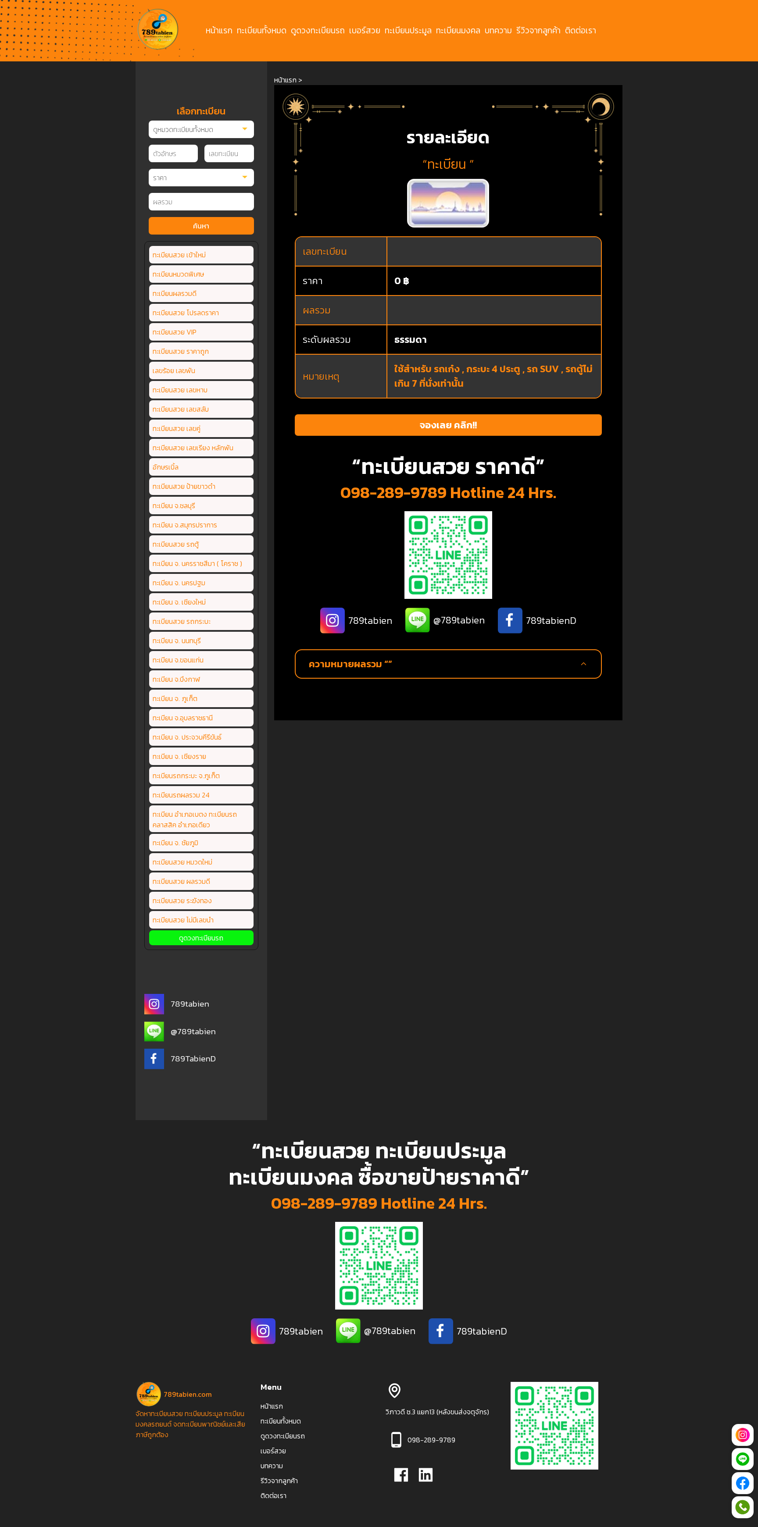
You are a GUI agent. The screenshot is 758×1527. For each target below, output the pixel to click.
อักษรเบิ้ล (166, 467)
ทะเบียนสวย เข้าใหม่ (179, 254)
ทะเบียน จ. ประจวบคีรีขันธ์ (187, 737)
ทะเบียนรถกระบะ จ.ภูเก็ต (186, 775)
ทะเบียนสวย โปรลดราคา (186, 312)
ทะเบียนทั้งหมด (261, 31)
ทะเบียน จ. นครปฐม (179, 582)
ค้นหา (201, 226)
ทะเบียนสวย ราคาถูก (181, 351)
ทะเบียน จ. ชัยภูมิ (175, 842)
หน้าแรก (219, 31)
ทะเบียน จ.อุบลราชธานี (183, 717)
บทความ (498, 31)
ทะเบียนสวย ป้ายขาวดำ (184, 486)
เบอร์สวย (364, 31)
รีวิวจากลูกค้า (538, 31)
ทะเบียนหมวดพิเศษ (178, 274)
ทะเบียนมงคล (458, 31)
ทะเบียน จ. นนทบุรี (177, 640)
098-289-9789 (393, 492)
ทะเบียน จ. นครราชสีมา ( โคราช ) (197, 563)
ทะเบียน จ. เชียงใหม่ (179, 602)
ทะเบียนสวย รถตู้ (176, 544)
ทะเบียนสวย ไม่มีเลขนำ (183, 920)
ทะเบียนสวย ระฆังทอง (182, 900)
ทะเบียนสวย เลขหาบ (180, 389)
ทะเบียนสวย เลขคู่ (176, 428)
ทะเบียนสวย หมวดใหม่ (182, 862)
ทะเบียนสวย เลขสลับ (181, 409)
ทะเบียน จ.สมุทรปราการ (185, 525)
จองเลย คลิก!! (448, 425)
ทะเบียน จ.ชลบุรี (174, 505)
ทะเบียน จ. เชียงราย (179, 756)
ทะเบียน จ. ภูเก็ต (175, 698)
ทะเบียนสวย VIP (175, 332)
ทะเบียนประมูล (408, 31)
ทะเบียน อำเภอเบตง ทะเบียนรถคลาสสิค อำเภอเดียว (195, 819)
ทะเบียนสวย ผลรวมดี (181, 881)
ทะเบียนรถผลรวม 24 (181, 795)
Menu (271, 1387)
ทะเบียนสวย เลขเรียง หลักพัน (193, 447)
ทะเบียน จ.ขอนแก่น (178, 660)
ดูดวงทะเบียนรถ (318, 31)
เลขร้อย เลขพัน (174, 370)
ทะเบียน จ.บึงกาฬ (176, 679)
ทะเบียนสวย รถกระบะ (182, 621)
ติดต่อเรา (580, 31)
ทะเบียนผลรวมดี (175, 293)
